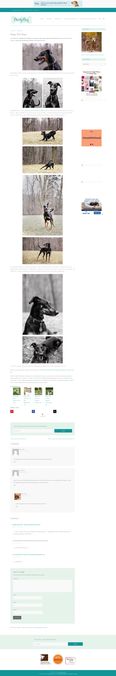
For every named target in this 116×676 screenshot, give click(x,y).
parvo (22, 267)
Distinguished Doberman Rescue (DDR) (35, 110)
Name (15, 595)
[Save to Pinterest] (11, 411)
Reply (15, 461)
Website (15, 609)
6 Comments (42, 416)
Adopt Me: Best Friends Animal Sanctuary (92, 54)
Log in (75, 673)
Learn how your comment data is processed (37, 627)
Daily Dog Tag (62, 672)
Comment (15, 578)
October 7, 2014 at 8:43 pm (24, 451)
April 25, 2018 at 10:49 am (24, 472)
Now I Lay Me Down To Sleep (65, 378)
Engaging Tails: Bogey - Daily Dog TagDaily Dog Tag (25, 524)
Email (15, 602)
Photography (20, 30)
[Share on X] (54, 411)
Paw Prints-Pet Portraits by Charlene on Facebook (54, 370)
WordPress (70, 673)
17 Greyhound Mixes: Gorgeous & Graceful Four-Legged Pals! (27, 554)
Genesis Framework (62, 673)
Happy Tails (13, 30)
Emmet (35, 382)
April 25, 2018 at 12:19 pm (26, 495)
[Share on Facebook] (33, 411)
